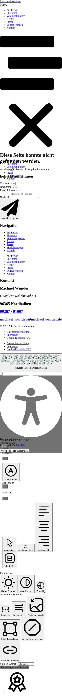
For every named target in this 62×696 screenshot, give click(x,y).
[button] (31, 94)
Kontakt (11, 27)
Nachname (6, 186)
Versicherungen (15, 24)
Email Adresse (8, 190)
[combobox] (31, 362)
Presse (10, 21)
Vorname (5, 183)
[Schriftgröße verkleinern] (5, 458)
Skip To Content (9, 663)
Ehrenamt (12, 13)
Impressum (12, 334)
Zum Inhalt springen (10, 1)
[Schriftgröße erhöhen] (5, 447)
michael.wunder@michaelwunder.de (31, 319)
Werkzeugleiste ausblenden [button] (14, 451)
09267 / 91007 (11, 311)
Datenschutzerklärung (18, 331)
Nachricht (5, 197)
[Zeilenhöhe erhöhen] (5, 486)
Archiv (10, 18)
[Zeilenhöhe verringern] (5, 498)
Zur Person (12, 10)
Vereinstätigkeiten (16, 15)
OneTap (20, 445)
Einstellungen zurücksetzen (14, 667)
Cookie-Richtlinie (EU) (19, 337)
